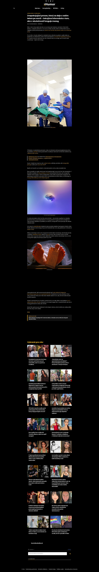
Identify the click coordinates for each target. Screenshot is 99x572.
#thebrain (35, 158)
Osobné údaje (52, 569)
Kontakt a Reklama (42, 569)
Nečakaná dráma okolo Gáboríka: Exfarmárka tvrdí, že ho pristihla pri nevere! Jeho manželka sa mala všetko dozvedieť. (61, 483)
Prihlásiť (69, 549)
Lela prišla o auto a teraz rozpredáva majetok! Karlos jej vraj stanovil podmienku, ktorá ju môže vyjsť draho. (61, 386)
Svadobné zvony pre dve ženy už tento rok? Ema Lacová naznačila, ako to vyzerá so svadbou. (37, 362)
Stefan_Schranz (53, 127)
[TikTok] (53, 1)
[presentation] (38, 351)
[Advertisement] (49, 51)
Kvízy (62, 8)
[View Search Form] (14, 8)
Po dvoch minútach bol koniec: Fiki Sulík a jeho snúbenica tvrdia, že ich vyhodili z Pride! (61, 531)
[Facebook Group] (51, 1)
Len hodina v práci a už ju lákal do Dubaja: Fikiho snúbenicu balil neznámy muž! (61, 456)
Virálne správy (30, 13)
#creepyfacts (57, 156)
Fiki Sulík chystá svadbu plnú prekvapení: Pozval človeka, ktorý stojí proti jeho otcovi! (37, 409)
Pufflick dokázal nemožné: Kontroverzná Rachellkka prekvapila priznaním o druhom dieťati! (36, 508)
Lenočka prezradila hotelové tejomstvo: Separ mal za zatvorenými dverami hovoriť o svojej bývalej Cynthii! (38, 386)
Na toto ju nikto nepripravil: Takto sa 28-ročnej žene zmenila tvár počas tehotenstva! (60, 508)
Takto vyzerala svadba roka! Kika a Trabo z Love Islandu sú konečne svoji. (37, 531)
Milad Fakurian (53, 215)
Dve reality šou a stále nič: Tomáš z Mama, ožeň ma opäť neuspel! (37, 434)
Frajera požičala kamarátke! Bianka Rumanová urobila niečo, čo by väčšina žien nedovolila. (37, 457)
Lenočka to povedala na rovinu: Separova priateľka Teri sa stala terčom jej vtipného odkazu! (61, 410)
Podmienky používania (31, 569)
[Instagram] (48, 1)
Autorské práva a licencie (71, 569)
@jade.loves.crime (32, 156)
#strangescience (49, 156)
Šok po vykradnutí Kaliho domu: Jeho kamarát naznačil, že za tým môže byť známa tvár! (38, 482)
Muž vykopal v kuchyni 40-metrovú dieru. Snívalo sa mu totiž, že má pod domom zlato (48, 318)
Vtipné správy (37, 13)
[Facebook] (46, 1)
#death (30, 158)
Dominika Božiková (33, 23)
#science (40, 158)
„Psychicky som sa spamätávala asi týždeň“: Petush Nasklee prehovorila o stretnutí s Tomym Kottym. (60, 362)
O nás (23, 569)
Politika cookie (60, 569)
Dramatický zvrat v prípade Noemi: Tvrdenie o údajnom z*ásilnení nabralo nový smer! (61, 434)
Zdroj (28, 312)
